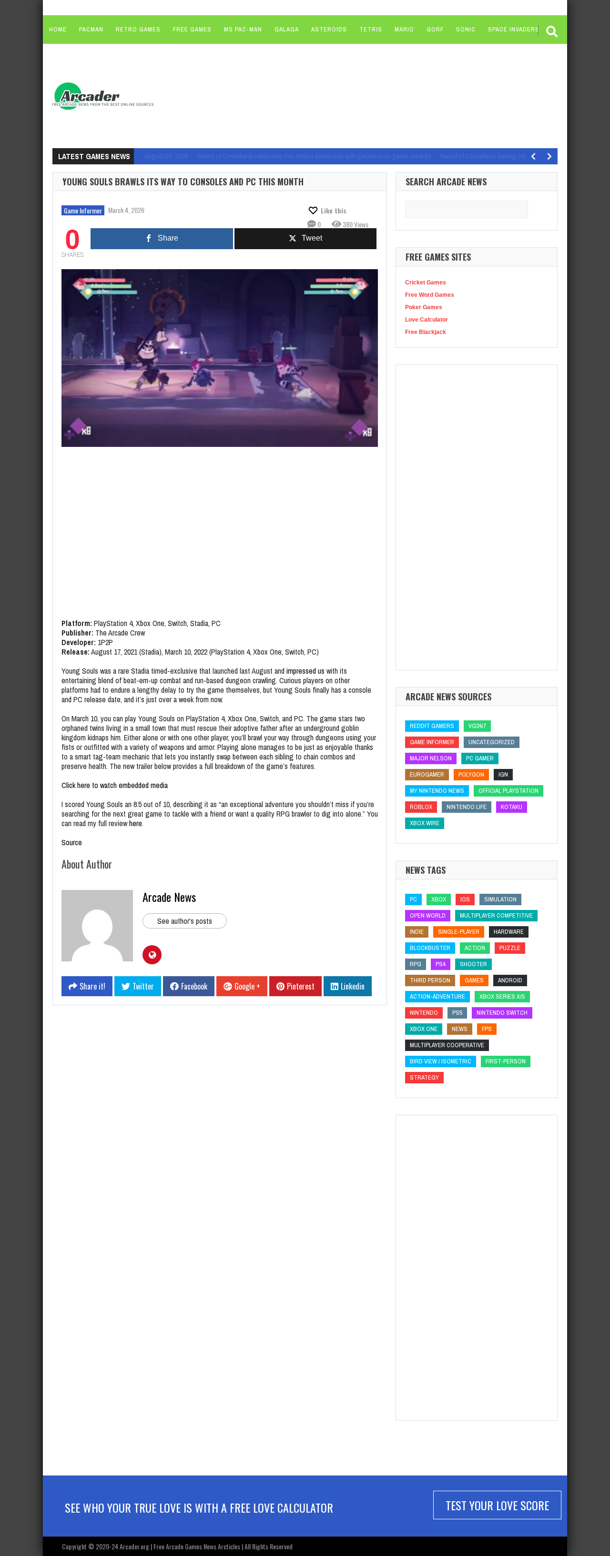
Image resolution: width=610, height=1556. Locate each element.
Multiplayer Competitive (496, 915)
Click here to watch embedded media (114, 785)
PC (413, 899)
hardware (509, 932)
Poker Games (423, 307)
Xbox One (423, 1029)
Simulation (500, 899)
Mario (404, 29)
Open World (428, 915)
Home (58, 29)
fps (487, 1029)
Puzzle (509, 948)
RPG (415, 964)
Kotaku (511, 807)
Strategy (424, 1077)
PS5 (457, 1013)
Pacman (91, 29)
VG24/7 (477, 726)
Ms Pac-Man (243, 29)
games (474, 980)
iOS (465, 899)
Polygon (471, 774)
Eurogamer (427, 774)
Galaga (286, 29)
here (135, 823)
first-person (506, 1061)
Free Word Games (429, 295)
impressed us (305, 671)
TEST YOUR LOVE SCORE (497, 1505)
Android (510, 980)
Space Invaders (513, 29)
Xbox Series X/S (502, 996)
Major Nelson (431, 758)
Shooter (473, 964)
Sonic (466, 29)
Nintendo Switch (502, 1013)
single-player (458, 932)
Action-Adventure (437, 996)
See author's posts (184, 921)
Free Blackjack (425, 332)
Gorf (435, 29)
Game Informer (83, 210)
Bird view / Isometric (440, 1061)
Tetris (370, 29)
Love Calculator (426, 319)
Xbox (438, 899)
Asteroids (329, 29)
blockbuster (430, 948)
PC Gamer (480, 758)
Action (475, 948)
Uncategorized (491, 742)
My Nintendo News (437, 791)
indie (417, 932)
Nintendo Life (467, 807)
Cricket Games (425, 282)
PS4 (441, 964)
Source (71, 842)
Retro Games (138, 29)
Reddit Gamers (432, 726)
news (460, 1029)
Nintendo (424, 1013)
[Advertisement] (343, 95)
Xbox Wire (424, 823)
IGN (503, 774)
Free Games (192, 29)
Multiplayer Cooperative (447, 1045)
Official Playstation (508, 791)
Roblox (421, 807)
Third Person (430, 980)
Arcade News (169, 896)
